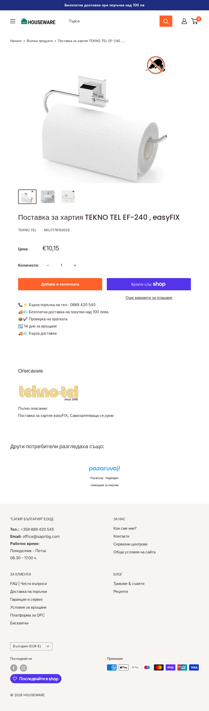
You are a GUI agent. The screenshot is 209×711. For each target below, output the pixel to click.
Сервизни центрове (130, 544)
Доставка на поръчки (28, 591)
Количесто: (28, 265)
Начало (16, 41)
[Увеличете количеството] (75, 265)
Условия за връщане (28, 607)
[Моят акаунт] (184, 21)
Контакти (121, 536)
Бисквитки (19, 623)
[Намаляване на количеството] (48, 265)
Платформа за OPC (27, 615)
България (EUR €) (27, 646)
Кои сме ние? (125, 528)
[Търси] (166, 21)
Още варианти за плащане (149, 297)
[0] (194, 21)
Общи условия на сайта (134, 552)
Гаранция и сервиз (26, 599)
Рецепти (120, 591)
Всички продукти (40, 41)
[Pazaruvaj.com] (104, 470)
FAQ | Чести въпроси (28, 583)
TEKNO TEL (27, 230)
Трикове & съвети (128, 583)
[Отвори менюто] (12, 21)
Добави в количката (60, 284)
